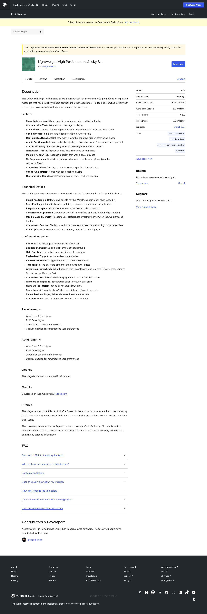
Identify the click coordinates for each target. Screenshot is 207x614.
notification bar (163, 145)
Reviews (42, 78)
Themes (52, 571)
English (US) (179, 127)
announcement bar (176, 133)
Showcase (53, 567)
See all (181, 183)
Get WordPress (194, 5)
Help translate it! (131, 22)
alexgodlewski (49, 66)
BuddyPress (168, 580)
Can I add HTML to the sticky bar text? (43, 455)
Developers (91, 576)
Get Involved (130, 567)
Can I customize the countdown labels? (42, 508)
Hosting (14, 576)
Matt (164, 571)
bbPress (166, 576)
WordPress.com (169, 567)
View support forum (146, 207)
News (13, 571)
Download (178, 64)
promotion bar (178, 145)
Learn (88, 567)
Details (28, 78)
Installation (59, 78)
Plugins (52, 576)
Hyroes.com (60, 393)
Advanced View (144, 158)
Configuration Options (33, 473)
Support (181, 78)
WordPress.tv (93, 580)
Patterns (53, 580)
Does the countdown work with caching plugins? (47, 499)
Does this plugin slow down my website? (43, 482)
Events (127, 571)
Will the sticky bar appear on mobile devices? (45, 464)
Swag (127, 580)
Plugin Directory (18, 14)
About (14, 567)
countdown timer (177, 139)
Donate (128, 576)
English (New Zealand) (48, 596)
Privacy (14, 580)
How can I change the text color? (39, 490)
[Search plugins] (41, 32)
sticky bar (180, 151)
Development (78, 78)
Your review (142, 183)
